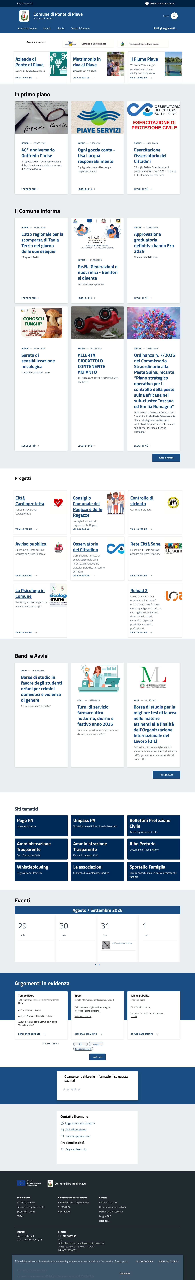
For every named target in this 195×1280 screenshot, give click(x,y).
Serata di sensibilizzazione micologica (38, 361)
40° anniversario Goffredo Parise (38, 152)
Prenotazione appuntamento (30, 1207)
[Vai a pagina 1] (95, 964)
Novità (47, 28)
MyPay (20, 1216)
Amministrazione (27, 28)
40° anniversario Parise (122, 942)
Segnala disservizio (26, 1211)
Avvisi (24, 670)
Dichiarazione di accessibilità (112, 1207)
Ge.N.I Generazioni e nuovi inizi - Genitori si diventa (98, 272)
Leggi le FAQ (105, 1216)
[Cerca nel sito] (174, 15)
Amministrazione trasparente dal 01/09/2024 (73, 1205)
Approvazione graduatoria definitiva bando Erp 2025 (154, 243)
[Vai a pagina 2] (99, 964)
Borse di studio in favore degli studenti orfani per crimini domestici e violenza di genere (41, 688)
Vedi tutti (97, 1057)
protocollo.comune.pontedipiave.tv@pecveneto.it (81, 1243)
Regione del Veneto (25, 3)
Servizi (61, 28)
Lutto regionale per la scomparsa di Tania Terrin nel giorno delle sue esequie (42, 243)
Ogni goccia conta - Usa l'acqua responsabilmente (96, 155)
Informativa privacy (108, 1202)
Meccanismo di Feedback (111, 1211)
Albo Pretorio (64, 1211)
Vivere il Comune (80, 28)
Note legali (104, 1220)
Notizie (25, 143)
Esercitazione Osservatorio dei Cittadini (150, 155)
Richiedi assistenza (26, 1202)
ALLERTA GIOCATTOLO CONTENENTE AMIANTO (91, 364)
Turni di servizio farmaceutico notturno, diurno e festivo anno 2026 (95, 715)
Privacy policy (121, 1261)
